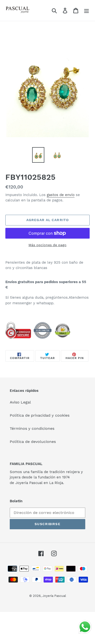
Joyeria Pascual (54, 596)
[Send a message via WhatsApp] (85, 627)
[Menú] (86, 10)
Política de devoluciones (33, 441)
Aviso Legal (20, 402)
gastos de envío (61, 195)
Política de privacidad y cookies (39, 415)
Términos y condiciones (32, 428)
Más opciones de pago (47, 245)
